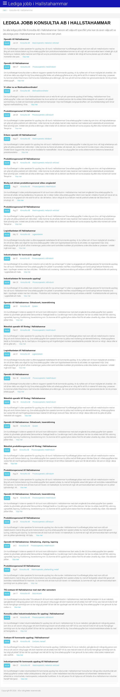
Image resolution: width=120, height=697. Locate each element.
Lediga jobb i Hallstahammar (38, 4)
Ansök (7, 43)
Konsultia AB (25, 43)
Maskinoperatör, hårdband (42, 139)
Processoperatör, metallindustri (44, 67)
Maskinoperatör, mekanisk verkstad (45, 43)
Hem (5, 10)
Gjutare (35, 306)
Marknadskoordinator (40, 91)
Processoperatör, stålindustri (43, 115)
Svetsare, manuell (39, 641)
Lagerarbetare (37, 234)
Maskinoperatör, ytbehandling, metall (45, 570)
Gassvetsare (37, 593)
